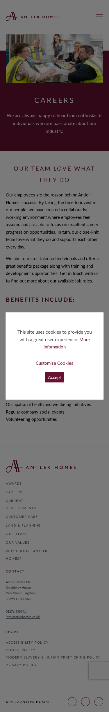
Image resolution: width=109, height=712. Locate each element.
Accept (54, 377)
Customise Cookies (54, 363)
